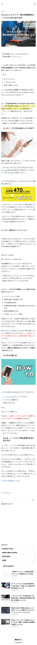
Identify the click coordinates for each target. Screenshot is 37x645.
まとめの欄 (5, 170)
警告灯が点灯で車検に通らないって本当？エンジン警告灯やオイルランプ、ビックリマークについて (23, 610)
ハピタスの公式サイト (12, 396)
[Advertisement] (18, 524)
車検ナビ (18, 639)
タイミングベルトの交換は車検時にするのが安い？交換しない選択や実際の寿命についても (23, 586)
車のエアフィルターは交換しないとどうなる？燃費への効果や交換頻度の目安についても (23, 622)
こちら (19, 455)
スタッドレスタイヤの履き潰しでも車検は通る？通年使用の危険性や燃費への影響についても (23, 598)
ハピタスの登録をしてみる (10, 480)
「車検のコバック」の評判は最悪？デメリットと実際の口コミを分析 (23, 573)
